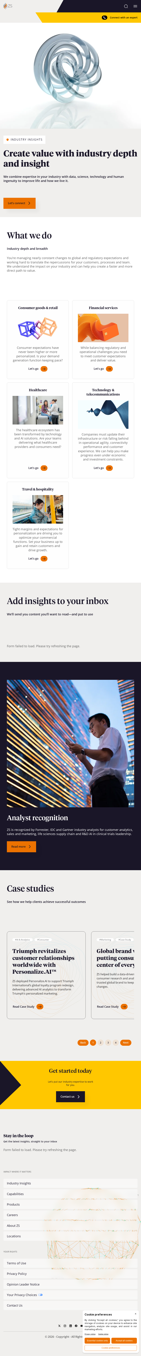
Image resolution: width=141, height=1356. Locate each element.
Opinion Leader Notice (23, 1284)
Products (13, 1204)
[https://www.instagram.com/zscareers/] (65, 1326)
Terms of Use (16, 1263)
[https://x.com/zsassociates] (59, 1326)
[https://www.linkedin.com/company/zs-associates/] (70, 1326)
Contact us (67, 1096)
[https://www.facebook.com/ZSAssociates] (76, 1326)
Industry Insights (19, 1183)
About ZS (13, 1226)
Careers (12, 1215)
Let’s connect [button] (16, 203)
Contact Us (15, 1305)
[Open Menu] (135, 6)
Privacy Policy (17, 1274)
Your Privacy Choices (22, 1295)
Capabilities (15, 1194)
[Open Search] (126, 6)
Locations (14, 1236)
